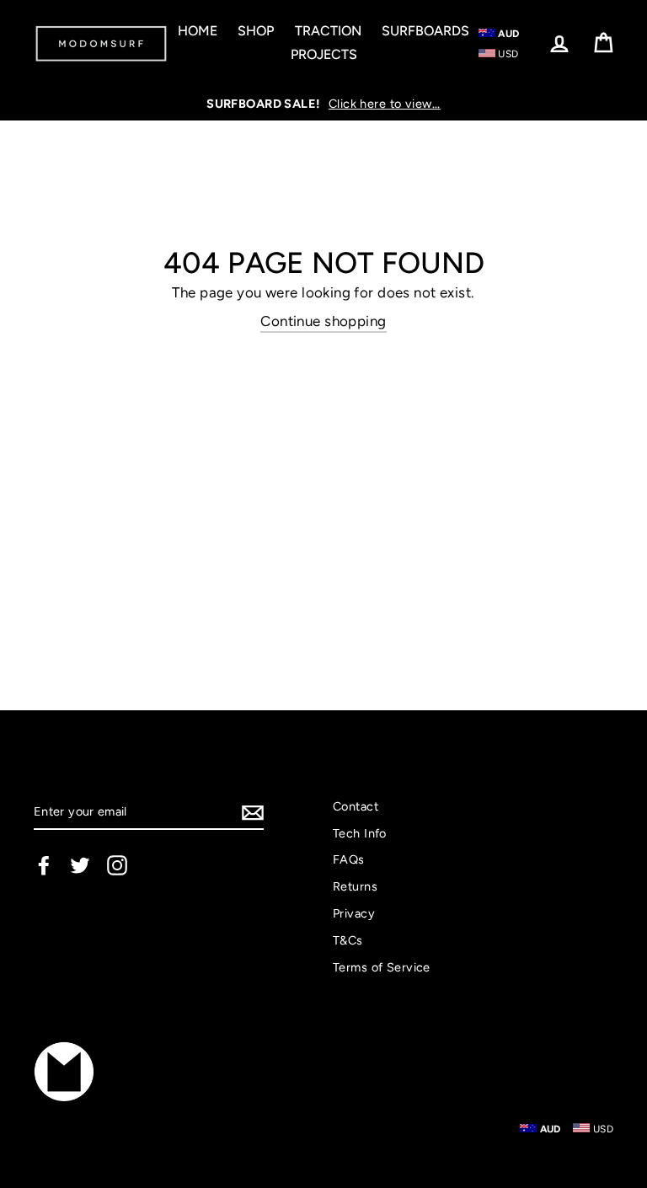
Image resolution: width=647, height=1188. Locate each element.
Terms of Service (381, 967)
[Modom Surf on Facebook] (44, 865)
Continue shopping (323, 321)
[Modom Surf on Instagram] (117, 865)
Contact (355, 806)
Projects (324, 54)
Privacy (354, 913)
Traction (328, 31)
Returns (355, 886)
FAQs (349, 859)
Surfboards (425, 31)
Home (197, 31)
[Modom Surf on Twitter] (80, 865)
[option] (323, 103)
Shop (256, 31)
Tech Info (360, 833)
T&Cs (348, 940)
